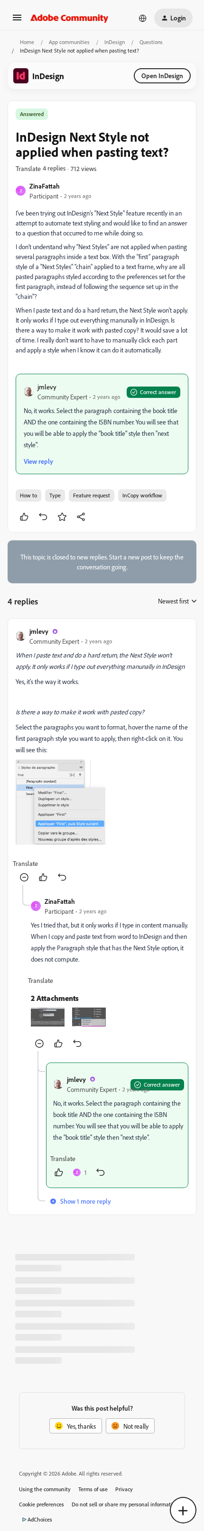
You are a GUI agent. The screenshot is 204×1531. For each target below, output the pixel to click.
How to (28, 495)
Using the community (45, 1489)
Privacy (124, 1489)
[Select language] (142, 18)
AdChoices (40, 1519)
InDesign (114, 41)
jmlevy (46, 387)
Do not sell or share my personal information (125, 1504)
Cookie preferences (41, 1504)
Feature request (91, 495)
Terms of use (93, 1489)
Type (55, 495)
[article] (102, 755)
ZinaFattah (44, 186)
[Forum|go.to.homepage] (69, 18)
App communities (69, 41)
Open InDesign (162, 76)
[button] (17, 21)
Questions (151, 41)
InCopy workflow (142, 495)
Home (27, 41)
